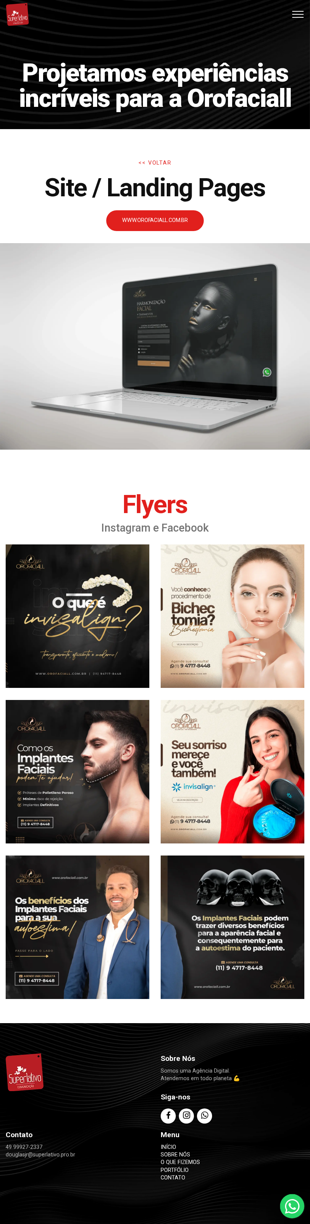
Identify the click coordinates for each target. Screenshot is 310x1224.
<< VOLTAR (155, 163)
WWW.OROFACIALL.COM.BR (155, 220)
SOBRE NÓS (175, 1155)
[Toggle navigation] (298, 14)
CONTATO (173, 1178)
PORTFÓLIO (175, 1170)
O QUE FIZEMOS (180, 1162)
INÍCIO (168, 1147)
